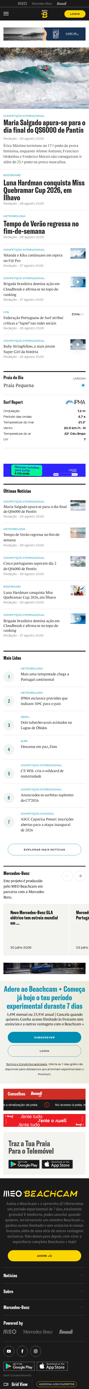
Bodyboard (12, 175)
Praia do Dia (13, 377)
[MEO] (22, 3)
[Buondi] (62, 3)
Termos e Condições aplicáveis (26, 1064)
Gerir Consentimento (17, 1375)
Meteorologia (14, 216)
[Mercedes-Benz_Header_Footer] (42, 3)
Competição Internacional (24, 115)
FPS (6, 312)
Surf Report (13, 402)
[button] (67, 876)
